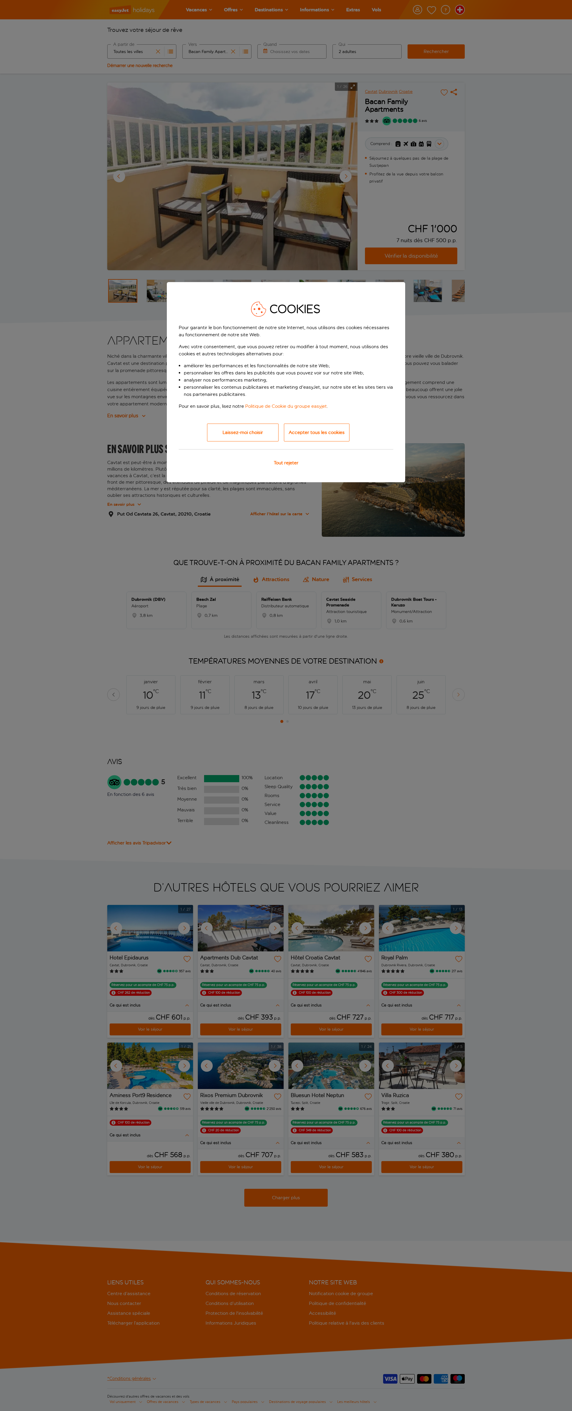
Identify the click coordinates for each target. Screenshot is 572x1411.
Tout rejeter (286, 463)
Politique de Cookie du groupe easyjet (286, 406)
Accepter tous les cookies (317, 432)
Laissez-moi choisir (243, 432)
